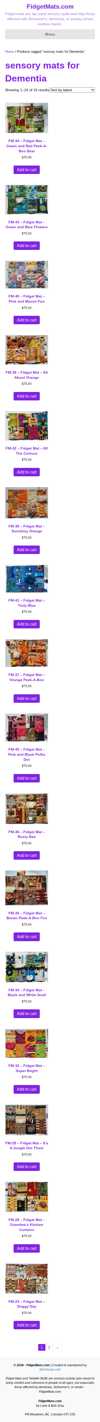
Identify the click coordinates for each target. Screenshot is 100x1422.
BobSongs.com (50, 1369)
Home (9, 51)
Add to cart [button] (26, 170)
